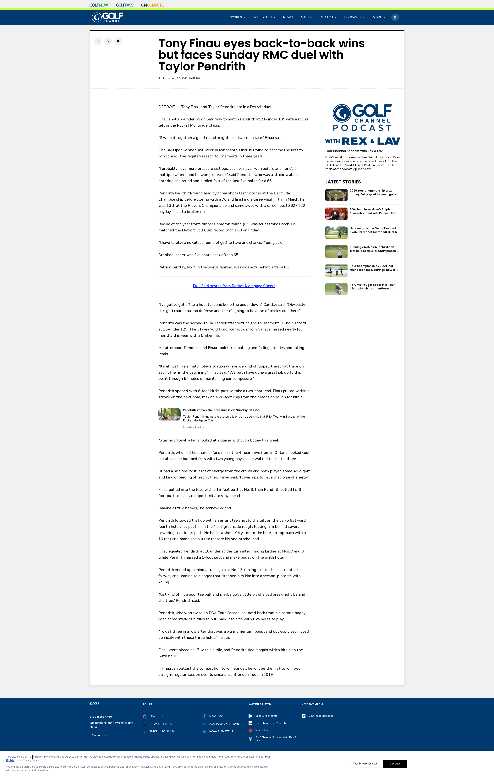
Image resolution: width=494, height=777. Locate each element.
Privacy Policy (142, 756)
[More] (395, 17)
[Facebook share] (98, 41)
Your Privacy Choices (365, 763)
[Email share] (118, 41)
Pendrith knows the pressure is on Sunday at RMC (221, 410)
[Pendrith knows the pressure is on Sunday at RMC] (169, 414)
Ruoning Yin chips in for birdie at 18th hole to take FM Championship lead (374, 249)
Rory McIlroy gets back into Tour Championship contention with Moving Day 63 (372, 287)
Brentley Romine (193, 427)
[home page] (107, 17)
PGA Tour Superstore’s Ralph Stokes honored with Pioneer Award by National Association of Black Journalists (374, 211)
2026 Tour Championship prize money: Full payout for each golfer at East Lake (374, 193)
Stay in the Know (101, 717)
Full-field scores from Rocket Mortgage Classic (234, 285)
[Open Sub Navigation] (245, 17)
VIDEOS (307, 17)
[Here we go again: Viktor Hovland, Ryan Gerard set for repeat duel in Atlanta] (336, 232)
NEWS (288, 17)
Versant (37, 756)
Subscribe (99, 735)
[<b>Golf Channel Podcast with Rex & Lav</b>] (362, 125)
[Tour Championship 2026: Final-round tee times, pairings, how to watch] (336, 270)
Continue (395, 763)
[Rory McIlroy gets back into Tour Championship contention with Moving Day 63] (336, 289)
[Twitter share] (108, 41)
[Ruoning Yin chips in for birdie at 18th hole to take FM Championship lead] (336, 251)
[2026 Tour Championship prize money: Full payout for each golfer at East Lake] (336, 195)
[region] (247, 764)
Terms (83, 756)
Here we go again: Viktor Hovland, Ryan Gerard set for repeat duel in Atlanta (373, 230)
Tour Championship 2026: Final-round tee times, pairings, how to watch (373, 268)
